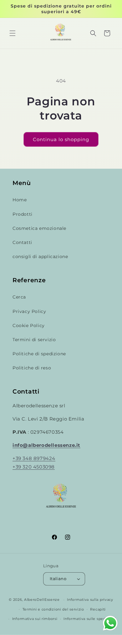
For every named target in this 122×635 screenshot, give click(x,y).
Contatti (22, 242)
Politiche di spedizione (39, 354)
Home (20, 200)
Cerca (19, 297)
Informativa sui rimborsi (35, 618)
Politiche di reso (32, 368)
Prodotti (23, 214)
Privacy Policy (29, 311)
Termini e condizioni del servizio (53, 609)
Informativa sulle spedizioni (90, 618)
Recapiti (98, 609)
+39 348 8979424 (34, 458)
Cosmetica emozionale (39, 228)
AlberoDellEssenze (42, 599)
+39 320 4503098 (34, 467)
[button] (12, 33)
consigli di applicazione (40, 256)
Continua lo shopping (61, 139)
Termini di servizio (34, 339)
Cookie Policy (29, 325)
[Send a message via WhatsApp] (110, 623)
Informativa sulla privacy (90, 599)
